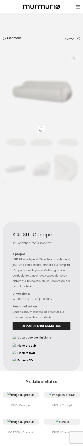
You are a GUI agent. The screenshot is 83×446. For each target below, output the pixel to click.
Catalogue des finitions (34, 337)
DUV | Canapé (20, 405)
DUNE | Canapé (62, 432)
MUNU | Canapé (62, 405)
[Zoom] (73, 58)
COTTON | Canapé (20, 432)
